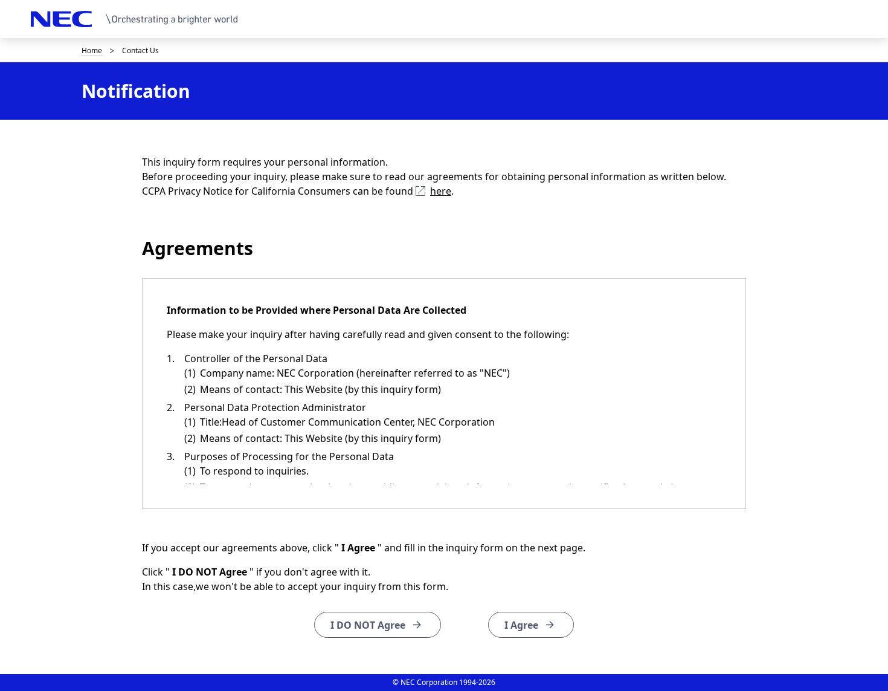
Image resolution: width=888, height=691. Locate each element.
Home (92, 50)
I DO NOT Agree (367, 625)
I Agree (521, 625)
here (440, 191)
